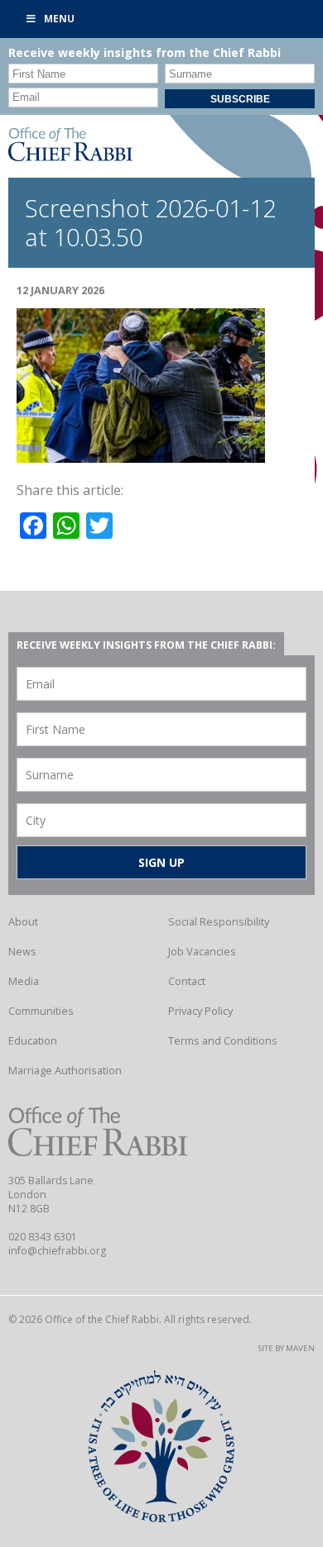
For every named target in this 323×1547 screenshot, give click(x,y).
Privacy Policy (200, 1010)
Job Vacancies (202, 951)
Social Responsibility (218, 921)
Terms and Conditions (222, 1040)
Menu (59, 19)
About (23, 921)
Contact (186, 980)
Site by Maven (286, 1348)
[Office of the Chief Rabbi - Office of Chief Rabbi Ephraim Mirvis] (70, 156)
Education (32, 1040)
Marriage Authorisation (65, 1070)
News (22, 951)
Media (23, 980)
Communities (41, 1010)
